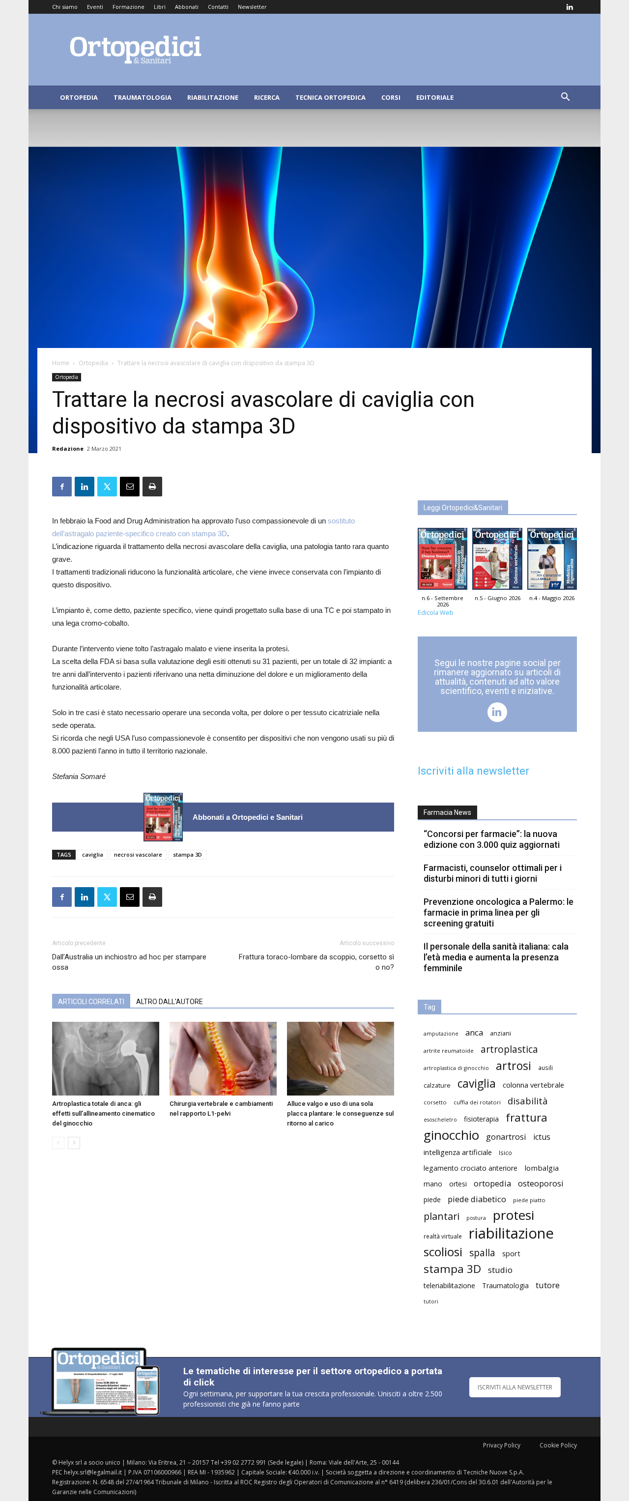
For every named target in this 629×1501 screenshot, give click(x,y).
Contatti (218, 6)
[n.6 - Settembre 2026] (163, 817)
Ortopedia (79, 97)
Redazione (68, 448)
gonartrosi (506, 1136)
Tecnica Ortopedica (330, 97)
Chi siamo (65, 6)
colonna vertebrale (533, 1085)
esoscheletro (440, 1119)
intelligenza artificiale (458, 1152)
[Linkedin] (569, 7)
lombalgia (541, 1168)
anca (474, 1032)
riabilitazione (511, 1233)
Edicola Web (436, 612)
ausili (545, 1067)
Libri (160, 6)
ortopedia (492, 1183)
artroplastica (509, 1049)
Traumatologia (143, 97)
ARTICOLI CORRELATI (91, 1002)
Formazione (128, 6)
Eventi (95, 6)
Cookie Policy (558, 1445)
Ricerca (267, 97)
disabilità (528, 1101)
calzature (437, 1085)
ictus (541, 1137)
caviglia (92, 854)
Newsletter (252, 6)
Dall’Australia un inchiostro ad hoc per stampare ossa (129, 962)
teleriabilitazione (449, 1285)
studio (500, 1270)
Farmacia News (447, 812)
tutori (431, 1301)
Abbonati (187, 6)
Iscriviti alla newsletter (473, 771)
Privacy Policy (501, 1445)
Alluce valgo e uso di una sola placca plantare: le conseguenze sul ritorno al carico (340, 1113)
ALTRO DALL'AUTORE (169, 1002)
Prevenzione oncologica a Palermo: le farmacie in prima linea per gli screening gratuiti (498, 912)
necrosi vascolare (138, 854)
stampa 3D (187, 854)
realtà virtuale (443, 1236)
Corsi (390, 97)
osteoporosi (541, 1183)
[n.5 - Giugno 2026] (497, 561)
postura (476, 1217)
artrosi (513, 1066)
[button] (565, 98)
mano (433, 1183)
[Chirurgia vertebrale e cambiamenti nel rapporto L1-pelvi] (223, 1059)
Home (60, 363)
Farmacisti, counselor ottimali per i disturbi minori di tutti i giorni (493, 873)
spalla (482, 1252)
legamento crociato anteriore (470, 1168)
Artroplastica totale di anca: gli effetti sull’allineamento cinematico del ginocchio (103, 1113)
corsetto (435, 1102)
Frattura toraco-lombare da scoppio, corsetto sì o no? (316, 962)
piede (432, 1199)
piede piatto (529, 1200)
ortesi (458, 1183)
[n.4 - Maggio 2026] (552, 561)
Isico (505, 1152)
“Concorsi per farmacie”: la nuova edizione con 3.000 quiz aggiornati (492, 839)
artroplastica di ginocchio (456, 1068)
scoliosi (443, 1251)
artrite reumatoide (449, 1050)
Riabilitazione (212, 97)
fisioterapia (481, 1119)
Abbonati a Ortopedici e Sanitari (248, 817)
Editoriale (435, 97)
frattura (526, 1117)
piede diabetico (477, 1199)
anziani (500, 1033)
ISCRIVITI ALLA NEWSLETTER (515, 1387)
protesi (513, 1215)
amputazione (441, 1033)
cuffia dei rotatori (477, 1102)
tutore (548, 1285)
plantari (441, 1216)
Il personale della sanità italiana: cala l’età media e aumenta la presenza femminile (496, 957)
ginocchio (451, 1135)
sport (511, 1253)
